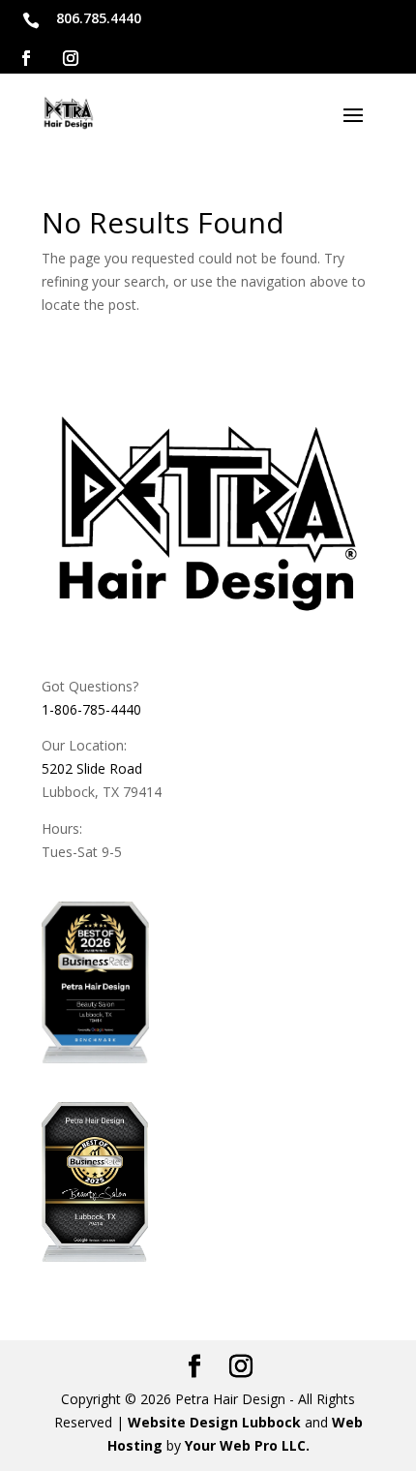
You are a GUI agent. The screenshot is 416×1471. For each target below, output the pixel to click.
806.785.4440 (98, 18)
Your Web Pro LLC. (247, 1445)
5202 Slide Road (92, 768)
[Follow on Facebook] (26, 58)
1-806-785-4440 (91, 709)
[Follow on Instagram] (70, 58)
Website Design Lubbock (214, 1422)
